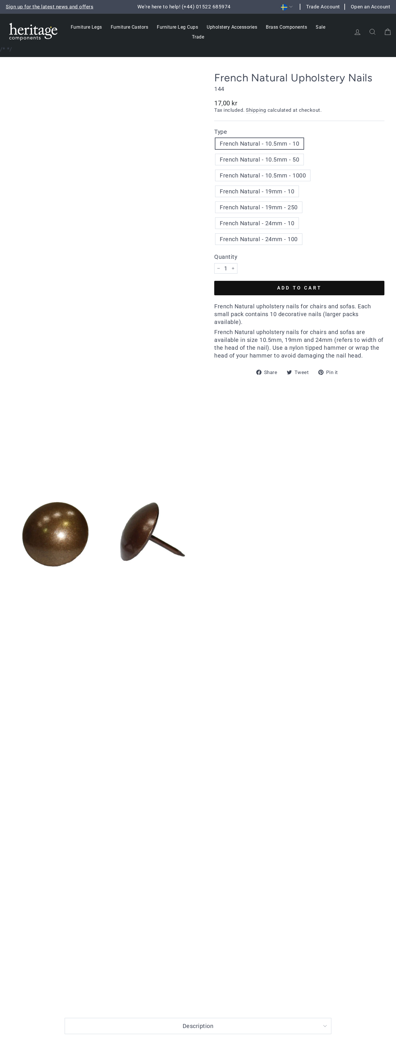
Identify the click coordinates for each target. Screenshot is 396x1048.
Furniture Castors (129, 27)
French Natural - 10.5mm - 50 (259, 159)
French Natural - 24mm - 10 (257, 223)
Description (198, 1026)
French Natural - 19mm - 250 (259, 207)
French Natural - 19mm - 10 (257, 191)
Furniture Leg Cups (177, 27)
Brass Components (286, 27)
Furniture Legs (86, 27)
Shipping (256, 110)
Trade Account (323, 7)
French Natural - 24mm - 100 (259, 239)
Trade (198, 37)
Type (220, 131)
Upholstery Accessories (232, 27)
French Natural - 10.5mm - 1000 (263, 175)
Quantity (225, 256)
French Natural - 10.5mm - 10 (259, 143)
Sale (320, 27)
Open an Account (370, 7)
